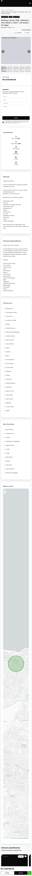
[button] (2, 51)
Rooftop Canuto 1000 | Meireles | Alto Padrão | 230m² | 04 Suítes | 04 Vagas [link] (16, 12)
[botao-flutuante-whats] (29, 873)
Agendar (21, 873)
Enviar (16, 118)
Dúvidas (7, 873)
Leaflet (14, 838)
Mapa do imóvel (8, 486)
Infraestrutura (7, 303)
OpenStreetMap (20, 838)
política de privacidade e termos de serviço (15, 123)
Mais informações (8, 424)
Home (2, 10)
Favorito (28, 32)
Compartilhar (19, 32)
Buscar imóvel (9, 10)
